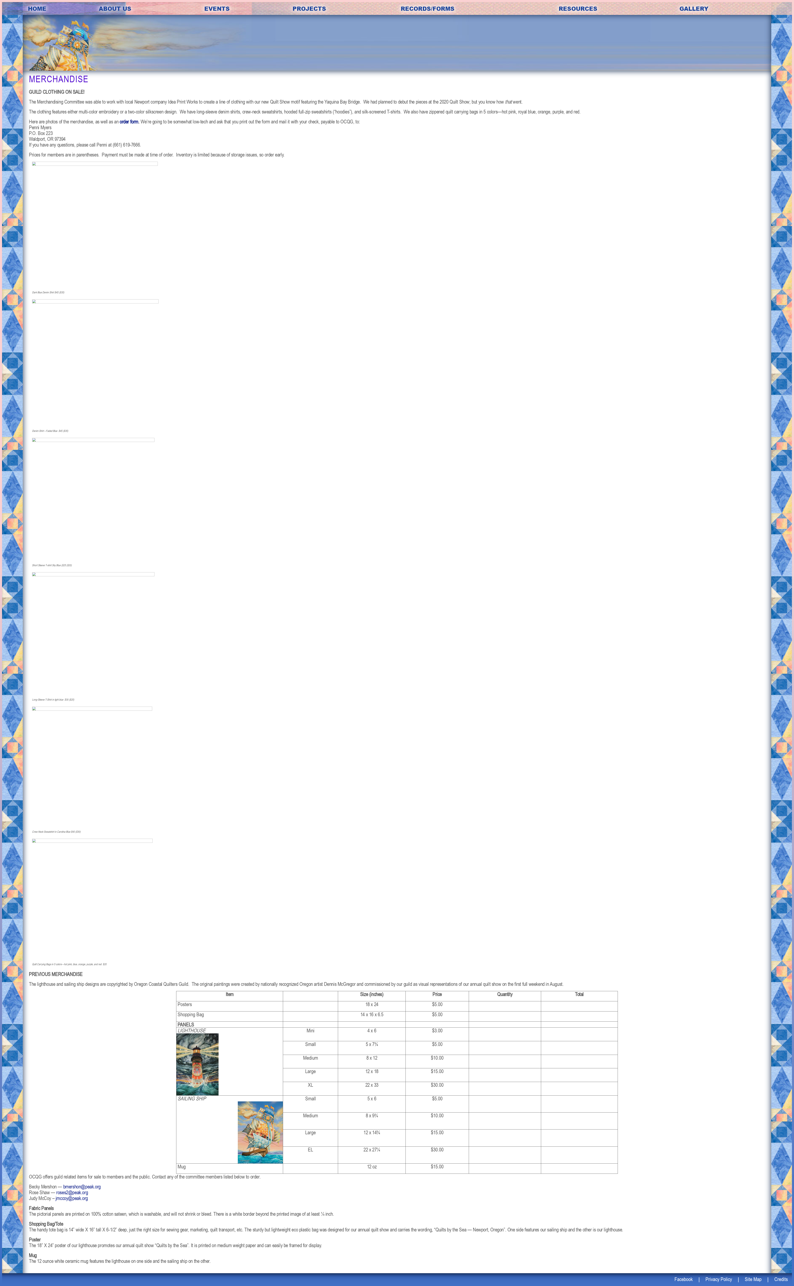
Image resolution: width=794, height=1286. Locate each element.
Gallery (693, 8)
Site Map (753, 1279)
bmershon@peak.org (82, 1186)
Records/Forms (427, 8)
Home (37, 8)
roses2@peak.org (72, 1192)
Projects (309, 8)
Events (217, 8)
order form (129, 121)
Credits (781, 1279)
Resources (578, 8)
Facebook (683, 1279)
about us (115, 8)
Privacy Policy (719, 1279)
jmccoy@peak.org (72, 1198)
